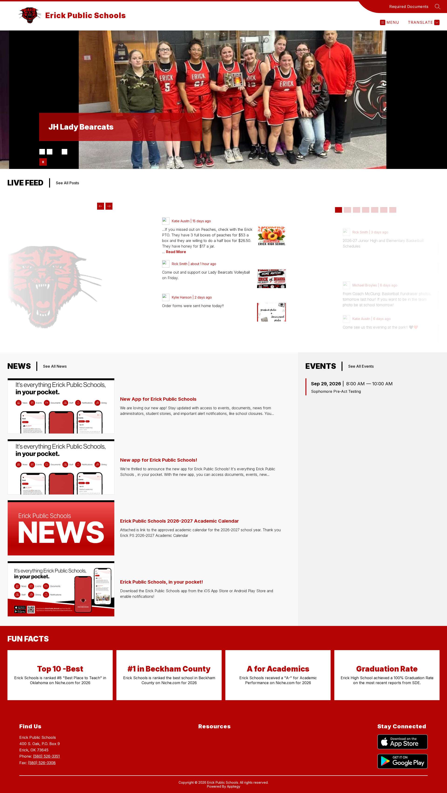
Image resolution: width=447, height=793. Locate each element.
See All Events (361, 366)
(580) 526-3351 (46, 756)
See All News (55, 366)
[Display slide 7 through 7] (392, 210)
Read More (176, 251)
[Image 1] (42, 152)
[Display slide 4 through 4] (365, 210)
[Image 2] (49, 152)
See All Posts (67, 183)
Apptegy (233, 786)
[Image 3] (57, 152)
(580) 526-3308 (42, 762)
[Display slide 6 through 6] (383, 210)
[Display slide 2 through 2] (347, 210)
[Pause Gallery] (43, 162)
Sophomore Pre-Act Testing (336, 391)
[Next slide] (109, 206)
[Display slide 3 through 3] (356, 210)
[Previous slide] (100, 206)
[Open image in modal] (271, 236)
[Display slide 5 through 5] (374, 210)
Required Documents (408, 6)
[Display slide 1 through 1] (338, 210)
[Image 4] (64, 152)
